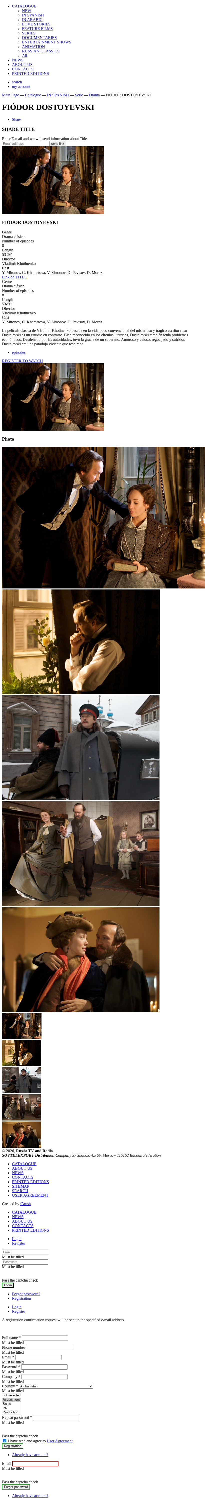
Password (11, 1367)
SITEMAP (20, 1186)
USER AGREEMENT (30, 1195)
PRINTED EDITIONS (30, 73)
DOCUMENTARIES (39, 37)
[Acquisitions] (11, 1400)
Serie (79, 95)
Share (16, 119)
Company (11, 1376)
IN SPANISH (33, 15)
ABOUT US (22, 64)
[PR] (11, 1408)
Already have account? (30, 1455)
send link (57, 144)
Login (17, 1239)
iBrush (25, 1204)
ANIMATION (33, 46)
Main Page (10, 95)
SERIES (29, 33)
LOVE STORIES (36, 24)
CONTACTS (23, 69)
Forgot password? (26, 1294)
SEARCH (20, 1191)
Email (8, 1357)
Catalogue (33, 95)
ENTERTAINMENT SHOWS (46, 42)
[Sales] (11, 1404)
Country (10, 1386)
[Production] (11, 1412)
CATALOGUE (24, 6)
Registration (21, 1298)
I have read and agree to (40, 1441)
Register (18, 1243)
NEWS (18, 60)
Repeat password (17, 1417)
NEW (26, 10)
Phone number (13, 1347)
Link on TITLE (14, 277)
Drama (94, 95)
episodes (19, 352)
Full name (11, 1337)
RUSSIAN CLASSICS (41, 51)
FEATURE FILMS (37, 28)
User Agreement (59, 1441)
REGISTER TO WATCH (22, 361)
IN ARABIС (32, 19)
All (24, 55)
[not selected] (11, 1395)
